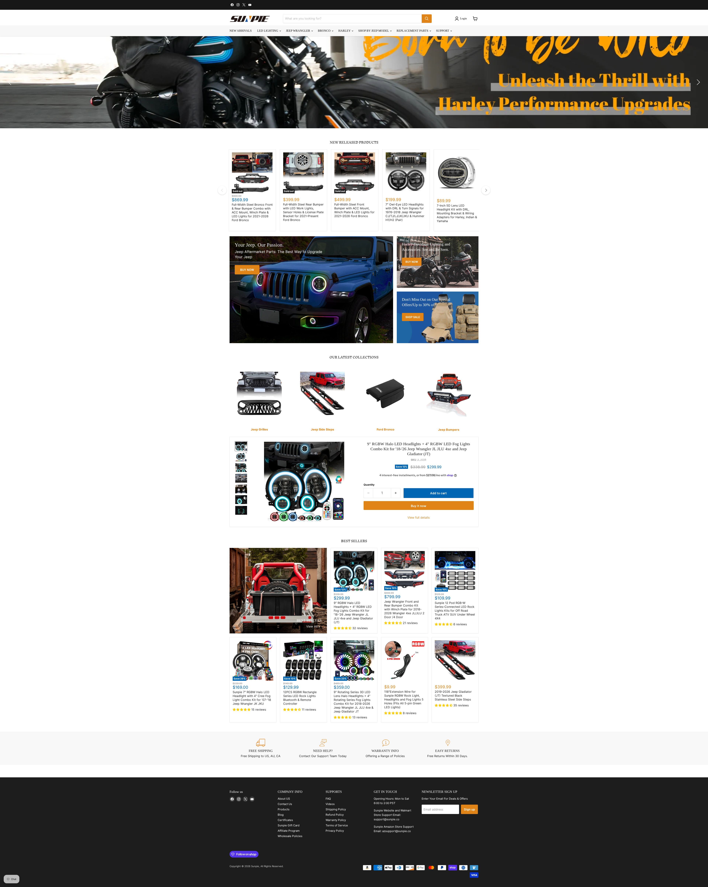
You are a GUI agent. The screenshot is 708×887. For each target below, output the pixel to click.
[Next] (485, 190)
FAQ (328, 798)
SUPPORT (443, 30)
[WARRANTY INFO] (385, 748)
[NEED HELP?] (323, 748)
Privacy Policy (335, 830)
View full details (418, 517)
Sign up (469, 809)
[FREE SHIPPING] (261, 748)
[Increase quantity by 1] (395, 493)
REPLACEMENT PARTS (413, 30)
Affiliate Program (289, 830)
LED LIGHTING (268, 30)
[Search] (427, 18)
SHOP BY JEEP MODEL (374, 30)
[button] (461, 18)
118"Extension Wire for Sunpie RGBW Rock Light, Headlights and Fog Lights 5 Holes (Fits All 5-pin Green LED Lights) (404, 699)
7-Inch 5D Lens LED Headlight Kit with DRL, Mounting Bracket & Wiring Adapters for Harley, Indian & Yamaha (457, 213)
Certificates (285, 820)
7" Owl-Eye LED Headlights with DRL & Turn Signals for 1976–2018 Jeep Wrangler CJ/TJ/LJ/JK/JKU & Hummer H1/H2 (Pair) (405, 212)
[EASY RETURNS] (447, 748)
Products (283, 809)
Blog (281, 814)
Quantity (369, 484)
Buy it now (418, 506)
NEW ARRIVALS (241, 30)
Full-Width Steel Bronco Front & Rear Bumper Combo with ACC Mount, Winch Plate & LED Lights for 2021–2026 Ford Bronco (252, 212)
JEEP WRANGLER (298, 30)
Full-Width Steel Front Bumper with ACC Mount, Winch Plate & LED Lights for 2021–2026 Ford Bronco (354, 210)
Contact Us (285, 804)
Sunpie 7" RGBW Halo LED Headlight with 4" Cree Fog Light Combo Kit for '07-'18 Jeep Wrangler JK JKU (252, 697)
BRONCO (324, 30)
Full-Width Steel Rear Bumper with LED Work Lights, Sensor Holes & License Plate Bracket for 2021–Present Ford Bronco (303, 212)
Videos (330, 804)
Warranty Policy (336, 820)
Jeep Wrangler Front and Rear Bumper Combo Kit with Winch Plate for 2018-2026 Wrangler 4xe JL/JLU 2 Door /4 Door (404, 609)
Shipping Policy (336, 809)
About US (284, 798)
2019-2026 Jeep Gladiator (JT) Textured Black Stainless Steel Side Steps (453, 695)
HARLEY (344, 30)
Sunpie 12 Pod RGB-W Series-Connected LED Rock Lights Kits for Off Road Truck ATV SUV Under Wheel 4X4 (455, 610)
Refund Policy (335, 814)
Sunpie (255, 866)
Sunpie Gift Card (288, 825)
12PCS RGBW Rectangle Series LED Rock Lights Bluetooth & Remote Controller (300, 697)
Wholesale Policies (290, 836)
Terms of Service (337, 825)
